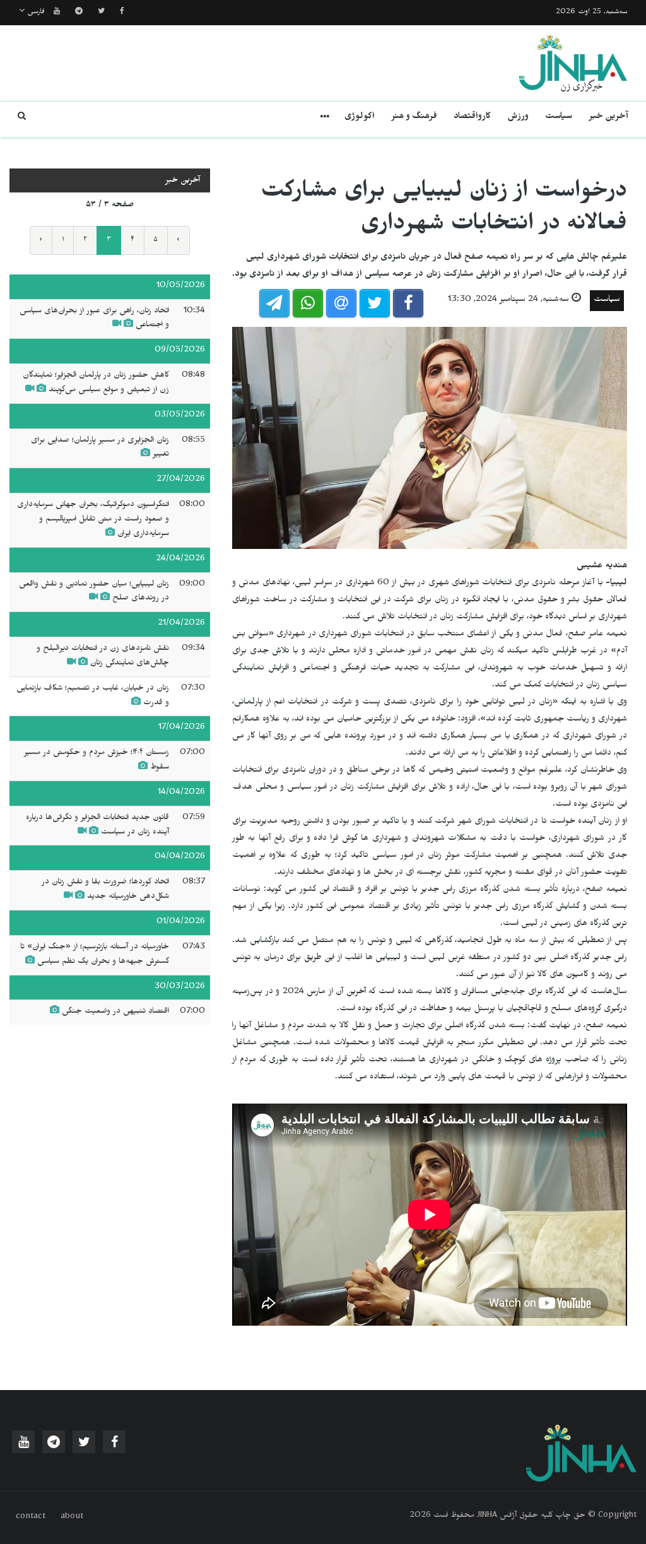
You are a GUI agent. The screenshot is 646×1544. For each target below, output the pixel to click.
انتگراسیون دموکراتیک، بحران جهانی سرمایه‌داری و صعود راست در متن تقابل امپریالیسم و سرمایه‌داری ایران (93, 519)
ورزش (518, 117)
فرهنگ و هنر (414, 117)
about (72, 1517)
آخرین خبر (608, 117)
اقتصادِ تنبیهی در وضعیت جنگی (115, 1012)
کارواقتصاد (472, 117)
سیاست (558, 117)
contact (30, 1517)
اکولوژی (359, 117)
